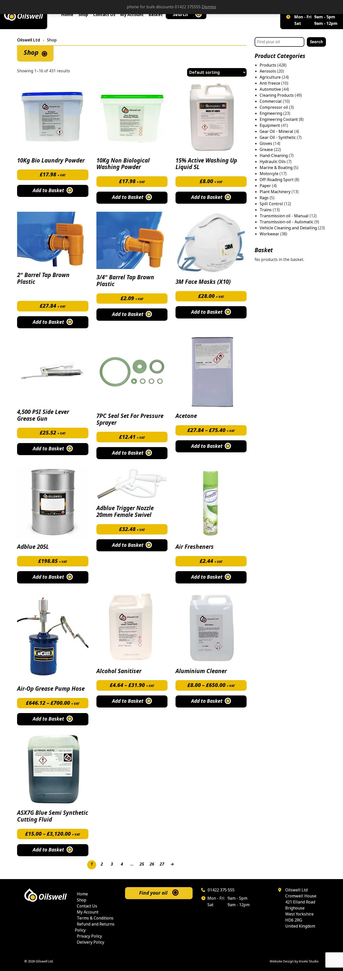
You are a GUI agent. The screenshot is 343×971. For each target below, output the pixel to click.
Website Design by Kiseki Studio (294, 961)
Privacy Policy (89, 936)
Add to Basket (127, 453)
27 (162, 864)
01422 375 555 (221, 890)
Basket (156, 15)
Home (67, 15)
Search (180, 14)
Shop (83, 15)
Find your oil (153, 893)
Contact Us (104, 15)
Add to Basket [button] (48, 190)
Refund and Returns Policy (95, 927)
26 (152, 864)
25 (142, 864)
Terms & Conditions (95, 918)
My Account (132, 15)
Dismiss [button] (209, 7)
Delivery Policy (90, 942)
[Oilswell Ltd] (23, 15)
